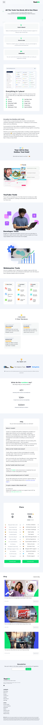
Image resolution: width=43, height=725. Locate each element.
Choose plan (12, 561)
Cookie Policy (6, 712)
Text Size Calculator (9, 338)
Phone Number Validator (10, 289)
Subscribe (28, 669)
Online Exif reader (22, 300)
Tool (36, 2)
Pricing (4, 694)
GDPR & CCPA (6, 710)
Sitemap (5, 700)
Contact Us (5, 695)
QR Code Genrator (27, 324)
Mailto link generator (10, 301)
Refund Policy (6, 713)
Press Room (6, 698)
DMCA (4, 708)
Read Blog (5, 691)
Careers (5, 697)
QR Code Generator (35, 295)
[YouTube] (4, 686)
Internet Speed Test (22, 295)
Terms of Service (6, 705)
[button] (4, 2)
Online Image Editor (34, 300)
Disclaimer (5, 707)
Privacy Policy (6, 704)
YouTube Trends (22, 291)
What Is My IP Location (10, 295)
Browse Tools (21, 18)
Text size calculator (35, 291)
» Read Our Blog (36, 576)
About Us (5, 692)
